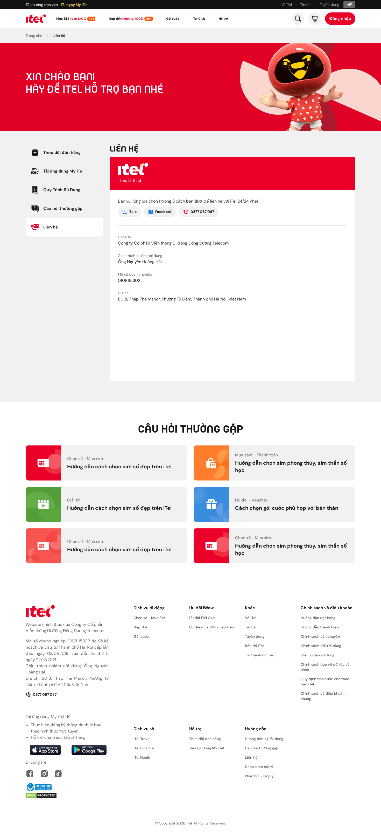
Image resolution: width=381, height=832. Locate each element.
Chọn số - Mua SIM (149, 617)
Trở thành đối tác (259, 655)
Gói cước (172, 19)
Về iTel (286, 4)
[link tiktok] (58, 773)
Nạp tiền (126, 19)
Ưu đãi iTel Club (202, 617)
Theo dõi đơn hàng (205, 738)
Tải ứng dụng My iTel (206, 748)
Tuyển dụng (329, 4)
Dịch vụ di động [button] (149, 608)
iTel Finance (143, 748)
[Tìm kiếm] (298, 18)
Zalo (133, 211)
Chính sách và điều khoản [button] (326, 608)
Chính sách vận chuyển (320, 636)
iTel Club (199, 19)
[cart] (314, 18)
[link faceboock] (30, 774)
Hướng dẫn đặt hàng (318, 617)
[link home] (36, 19)
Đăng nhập (340, 18)
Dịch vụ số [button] (143, 728)
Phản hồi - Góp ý (259, 776)
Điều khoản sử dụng (317, 655)
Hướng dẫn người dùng (264, 738)
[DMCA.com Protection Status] (67, 795)
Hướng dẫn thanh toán (320, 627)
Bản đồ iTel (254, 645)
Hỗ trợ (223, 19)
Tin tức (306, 4)
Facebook (163, 211)
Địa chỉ (123, 293)
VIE (349, 4)
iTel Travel (141, 738)
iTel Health (142, 757)
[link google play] (89, 750)
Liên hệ (59, 35)
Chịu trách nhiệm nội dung (140, 255)
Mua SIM (71, 19)
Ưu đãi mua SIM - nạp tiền (211, 627)
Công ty (124, 237)
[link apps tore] (45, 750)
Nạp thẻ (140, 627)
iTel (189, 823)
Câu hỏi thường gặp (261, 748)
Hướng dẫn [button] (255, 728)
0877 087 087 (202, 211)
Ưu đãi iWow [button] (201, 608)
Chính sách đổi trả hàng (321, 645)
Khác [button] (250, 608)
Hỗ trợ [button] (195, 728)
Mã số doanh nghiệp (135, 274)
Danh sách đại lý (259, 766)
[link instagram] (44, 774)
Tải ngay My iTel (74, 4)
